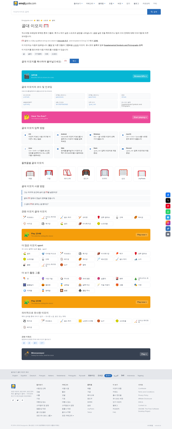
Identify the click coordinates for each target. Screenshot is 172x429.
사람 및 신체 (41, 388)
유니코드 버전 (118, 399)
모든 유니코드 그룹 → (44, 416)
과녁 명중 (84, 278)
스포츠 (46, 20)
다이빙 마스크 (48, 253)
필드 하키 (65, 217)
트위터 (89, 402)
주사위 (64, 278)
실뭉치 (101, 278)
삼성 (89, 405)
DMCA (140, 402)
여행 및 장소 (41, 402)
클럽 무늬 (84, 290)
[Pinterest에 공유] (168, 206)
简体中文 (91, 376)
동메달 (45, 290)
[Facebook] (13, 400)
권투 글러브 (103, 217)
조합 (111, 3)
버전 (120, 3)
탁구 (119, 253)
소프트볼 (102, 223)
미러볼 (27, 290)
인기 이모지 (117, 402)
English (15, 376)
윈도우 (89, 399)
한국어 (108, 376)
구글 (89, 392)
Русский (82, 376)
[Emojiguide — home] (24, 3)
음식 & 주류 (66, 412)
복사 (74, 61)
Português (72, 376)
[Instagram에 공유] (168, 223)
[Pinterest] (22, 400)
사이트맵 (150, 425)
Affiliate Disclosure (145, 399)
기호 (38, 399)
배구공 (64, 259)
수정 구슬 (47, 278)
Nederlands (61, 376)
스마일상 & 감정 (68, 405)
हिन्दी (122, 376)
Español (24, 376)
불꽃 (63, 290)
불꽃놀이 (28, 285)
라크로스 (28, 217)
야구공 (27, 223)
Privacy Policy (143, 395)
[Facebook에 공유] (168, 195)
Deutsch (33, 376)
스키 (137, 259)
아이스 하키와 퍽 (48, 218)
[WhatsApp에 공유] (168, 211)
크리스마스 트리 (141, 279)
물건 (63, 392)
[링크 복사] (168, 228)
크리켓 (83, 217)
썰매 (82, 264)
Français (42, 376)
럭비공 (138, 217)
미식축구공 (85, 223)
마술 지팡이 (103, 285)
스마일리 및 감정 (43, 405)
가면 (137, 285)
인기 (128, 3)
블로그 (136, 3)
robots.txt (158, 425)
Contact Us (142, 405)
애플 (89, 388)
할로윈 (45, 285)
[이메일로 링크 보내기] (168, 234)
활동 (38, 20)
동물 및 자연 (41, 409)
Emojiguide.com (27, 20)
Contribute (142, 388)
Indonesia (131, 376)
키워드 (115, 392)
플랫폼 (101, 3)
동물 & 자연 (66, 409)
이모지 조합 (117, 388)
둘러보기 (78, 3)
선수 (42, 343)
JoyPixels (90, 409)
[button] (37, 96)
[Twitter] (18, 400)
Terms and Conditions (146, 392)
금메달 (64, 285)
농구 (63, 264)
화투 (119, 278)
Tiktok (89, 412)
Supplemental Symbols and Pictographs (131, 105)
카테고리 (90, 3)
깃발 (38, 392)
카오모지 (146, 3)
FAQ (155, 3)
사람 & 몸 (65, 388)
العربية (116, 376)
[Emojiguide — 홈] (13, 386)
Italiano (51, 376)
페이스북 (90, 395)
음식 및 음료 (41, 412)
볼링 (26, 264)
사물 (38, 395)
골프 (63, 223)
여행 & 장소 (66, 402)
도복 (119, 217)
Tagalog (140, 376)
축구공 (45, 223)
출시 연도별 (117, 395)
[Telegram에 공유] (168, 217)
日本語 (100, 376)
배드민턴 (102, 259)
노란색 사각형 (86, 321)
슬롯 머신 (84, 285)
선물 (119, 285)
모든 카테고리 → (68, 416)
